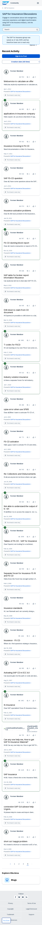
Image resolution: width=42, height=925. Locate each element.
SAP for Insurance (9, 8)
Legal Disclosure (31, 909)
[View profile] (6, 71)
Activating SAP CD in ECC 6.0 (17, 673)
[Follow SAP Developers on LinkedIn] (26, 897)
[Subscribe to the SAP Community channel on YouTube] (23, 897)
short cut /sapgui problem (15, 841)
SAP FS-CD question (13, 178)
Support (31, 914)
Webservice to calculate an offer (18, 81)
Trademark (10, 914)
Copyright (10, 909)
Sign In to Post (21, 56)
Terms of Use (31, 903)
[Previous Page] (10, 864)
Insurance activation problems (17, 210)
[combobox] (21, 29)
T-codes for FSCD (12, 345)
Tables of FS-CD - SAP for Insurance (20, 541)
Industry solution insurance (16, 377)
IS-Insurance (9, 705)
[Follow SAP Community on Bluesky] (19, 897)
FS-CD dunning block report (16, 243)
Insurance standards (13, 608)
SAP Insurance (10, 774)
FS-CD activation (11, 442)
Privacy (10, 903)
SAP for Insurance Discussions (20, 91)
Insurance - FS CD (12, 640)
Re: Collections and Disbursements (20, 474)
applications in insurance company (19, 114)
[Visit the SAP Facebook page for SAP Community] (15, 897)
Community (14, 3)
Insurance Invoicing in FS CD (16, 146)
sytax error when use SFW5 (16, 409)
